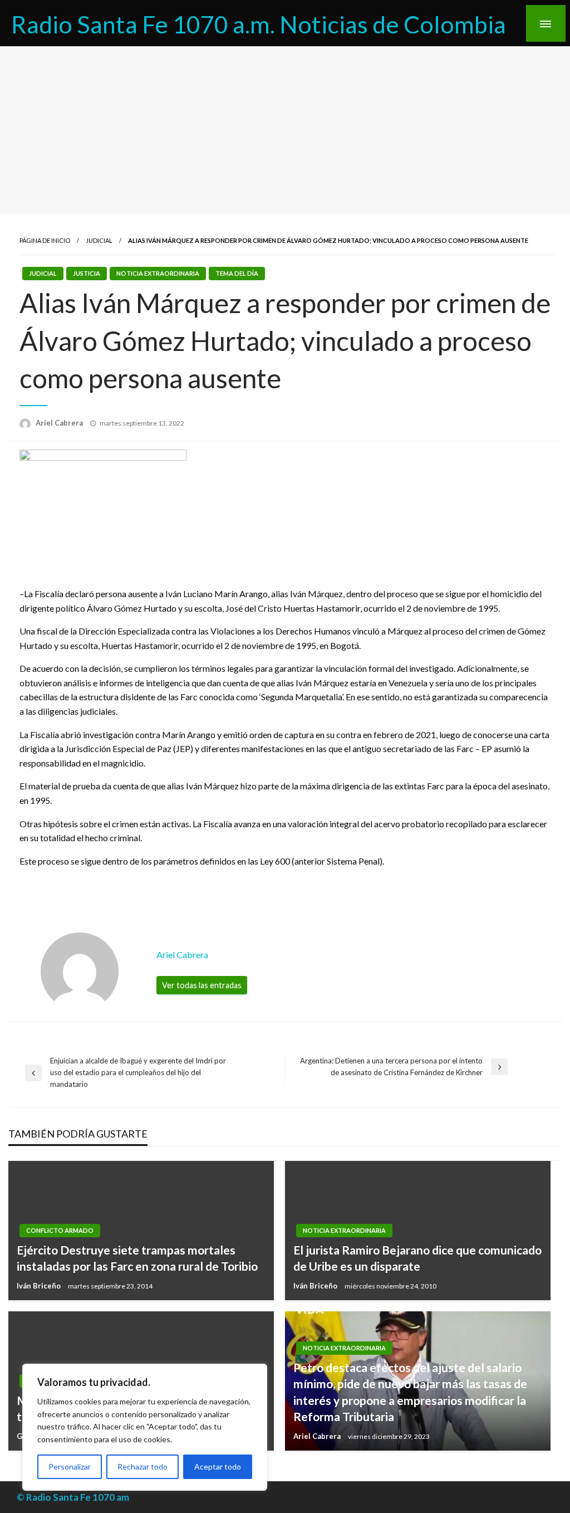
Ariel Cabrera (60, 422)
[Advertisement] (285, 130)
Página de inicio (44, 240)
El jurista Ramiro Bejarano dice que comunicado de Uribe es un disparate (417, 1258)
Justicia (86, 273)
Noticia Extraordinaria (157, 273)
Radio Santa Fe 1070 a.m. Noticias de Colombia (258, 23)
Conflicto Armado (60, 1230)
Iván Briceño (39, 1285)
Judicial (99, 240)
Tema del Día (236, 273)
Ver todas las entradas (202, 985)
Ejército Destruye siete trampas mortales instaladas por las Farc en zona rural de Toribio (137, 1258)
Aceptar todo (217, 1466)
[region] (144, 1427)
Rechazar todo (142, 1466)
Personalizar (69, 1466)
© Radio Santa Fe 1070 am (73, 1497)
